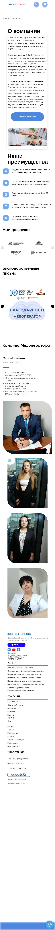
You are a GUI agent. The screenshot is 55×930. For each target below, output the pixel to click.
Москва (10, 736)
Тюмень (11, 730)
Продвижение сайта (16, 780)
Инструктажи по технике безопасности (25, 684)
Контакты (11, 712)
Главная (6, 18)
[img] (18, 649)
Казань (10, 727)
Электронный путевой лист (20, 668)
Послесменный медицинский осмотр (24, 678)
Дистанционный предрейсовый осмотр (25, 671)
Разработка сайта (16, 784)
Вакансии (11, 708)
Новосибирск (13, 746)
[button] (27, 116)
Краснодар (12, 733)
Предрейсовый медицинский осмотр (24, 674)
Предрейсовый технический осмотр (24, 681)
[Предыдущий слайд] (2, 247)
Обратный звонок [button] (15, 705)
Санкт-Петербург (15, 740)
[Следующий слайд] (52, 247)
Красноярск (12, 743)
